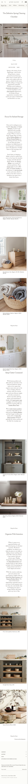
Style (10, 6)
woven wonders (16, 169)
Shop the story (12, 67)
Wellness (15, 6)
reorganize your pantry (12, 88)
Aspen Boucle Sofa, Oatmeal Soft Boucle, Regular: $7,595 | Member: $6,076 (12, 218)
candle (9, 402)
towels (11, 409)
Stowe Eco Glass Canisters (14, 417)
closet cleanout (11, 92)
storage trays (10, 167)
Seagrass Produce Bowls (12, 579)
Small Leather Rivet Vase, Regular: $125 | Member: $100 (12, 369)
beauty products (17, 409)
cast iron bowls (18, 170)
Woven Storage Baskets (13, 139)
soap (20, 400)
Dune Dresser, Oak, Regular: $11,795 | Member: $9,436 (13, 272)
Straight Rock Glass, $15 (8, 684)
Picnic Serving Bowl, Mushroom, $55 (11, 631)
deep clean (13, 127)
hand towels (15, 400)
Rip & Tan (3, 5)
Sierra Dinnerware (14, 562)
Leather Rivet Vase (14, 405)
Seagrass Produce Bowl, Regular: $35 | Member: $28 (14, 475)
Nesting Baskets (15, 137)
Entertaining (21, 6)
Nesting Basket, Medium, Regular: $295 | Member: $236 (12, 314)
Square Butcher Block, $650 (9, 724)
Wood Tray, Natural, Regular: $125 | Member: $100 (13, 516)
